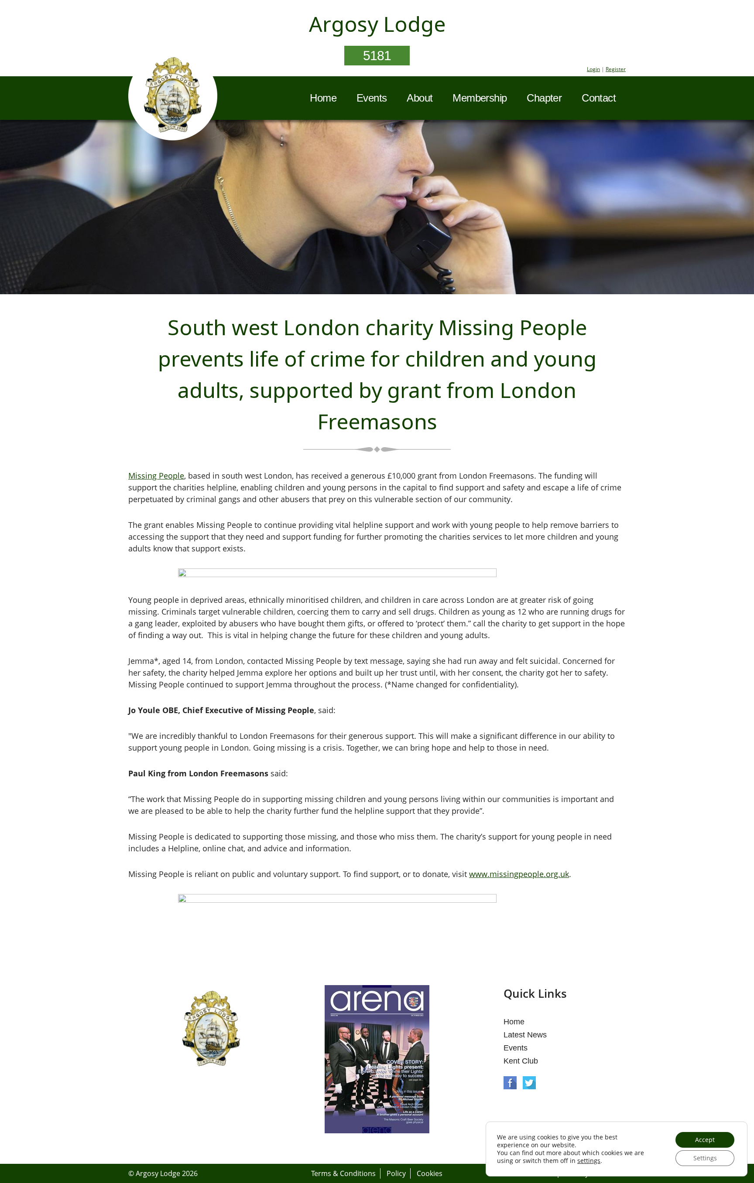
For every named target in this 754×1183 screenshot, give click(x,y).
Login (593, 69)
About (419, 98)
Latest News (525, 1034)
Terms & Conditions (343, 1173)
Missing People (156, 475)
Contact (599, 98)
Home (323, 98)
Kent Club (521, 1061)
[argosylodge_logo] (172, 97)
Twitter (529, 1082)
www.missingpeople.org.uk (519, 874)
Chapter (544, 98)
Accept (705, 1139)
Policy (396, 1173)
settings (588, 1161)
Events (371, 98)
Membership (479, 98)
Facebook (510, 1082)
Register (616, 69)
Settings (705, 1158)
